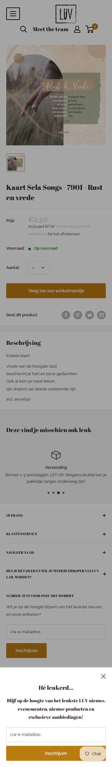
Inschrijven (56, 753)
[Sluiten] (103, 676)
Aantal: (13, 267)
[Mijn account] (77, 29)
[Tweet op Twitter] (89, 315)
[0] (90, 29)
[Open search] (23, 29)
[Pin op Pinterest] (77, 315)
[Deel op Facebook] (66, 315)
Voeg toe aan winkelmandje (56, 290)
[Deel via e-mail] (101, 315)
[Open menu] (13, 13)
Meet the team (50, 29)
